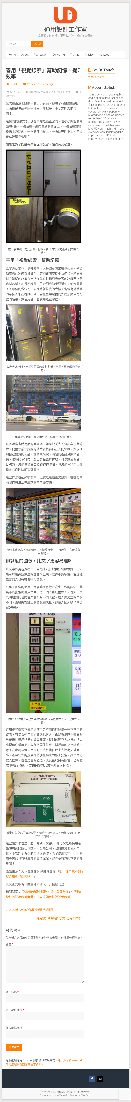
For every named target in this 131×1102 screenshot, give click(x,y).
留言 (9, 944)
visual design (46, 84)
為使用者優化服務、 (36, 892)
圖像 (31, 92)
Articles (89, 54)
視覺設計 (61, 92)
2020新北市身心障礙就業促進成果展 (30, 909)
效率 (43, 92)
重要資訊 (62, 892)
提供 (53, 892)
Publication (40, 54)
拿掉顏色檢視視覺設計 (55, 897)
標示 (48, 92)
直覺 (54, 92)
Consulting (59, 54)
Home (12, 54)
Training (74, 54)
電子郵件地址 (15, 1010)
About (24, 54)
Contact (104, 54)
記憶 (68, 92)
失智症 (37, 92)
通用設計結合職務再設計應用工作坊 (60, 918)
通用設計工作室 (65, 29)
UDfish (14, 84)
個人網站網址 (14, 1028)
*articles (32, 84)
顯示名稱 (12, 992)
